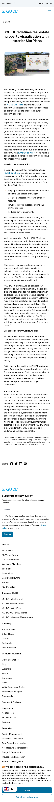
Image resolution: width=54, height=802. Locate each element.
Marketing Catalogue (12, 691)
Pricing (5, 582)
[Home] (10, 11)
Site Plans (6, 568)
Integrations (7, 573)
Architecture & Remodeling (15, 747)
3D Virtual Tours (10, 555)
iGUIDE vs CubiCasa (11, 608)
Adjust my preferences (27, 797)
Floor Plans (7, 550)
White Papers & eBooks (13, 687)
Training (6, 722)
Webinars (6, 669)
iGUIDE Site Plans (15, 104)
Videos (5, 673)
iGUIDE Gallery (9, 587)
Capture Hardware (11, 578)
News (4, 682)
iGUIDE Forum (9, 717)
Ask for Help (8, 713)
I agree (27, 790)
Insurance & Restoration (13, 757)
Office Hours (8, 634)
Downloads (7, 696)
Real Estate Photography (14, 743)
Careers (6, 638)
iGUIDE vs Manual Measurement (17, 617)
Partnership (7, 643)
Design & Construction (12, 752)
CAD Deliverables (10, 559)
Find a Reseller (9, 647)
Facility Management (12, 734)
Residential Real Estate (12, 738)
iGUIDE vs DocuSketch (13, 603)
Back (7, 21)
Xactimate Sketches (11, 564)
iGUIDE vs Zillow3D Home (14, 612)
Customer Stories (10, 659)
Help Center (8, 708)
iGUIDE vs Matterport (12, 599)
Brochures (7, 678)
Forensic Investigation (12, 761)
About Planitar (9, 629)
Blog (4, 664)
